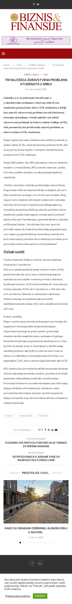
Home (6, 65)
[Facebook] (33, 4)
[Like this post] (41, 429)
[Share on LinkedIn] (52, 429)
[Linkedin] (38, 4)
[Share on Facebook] (45, 429)
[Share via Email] (56, 429)
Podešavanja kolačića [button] (17, 596)
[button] (6, 512)
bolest (9, 416)
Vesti (19, 65)
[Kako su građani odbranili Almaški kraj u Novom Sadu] (36, 501)
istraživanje (25, 416)
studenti (43, 416)
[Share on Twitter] (49, 429)
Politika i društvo (37, 65)
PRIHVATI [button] (40, 596)
